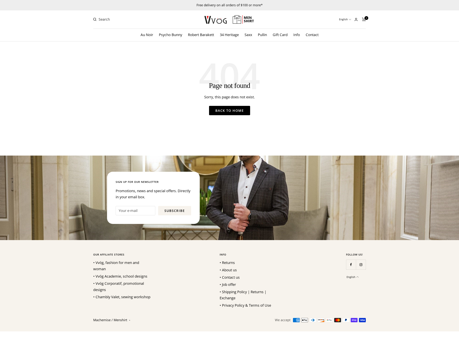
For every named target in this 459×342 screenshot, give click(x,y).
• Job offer (228, 284)
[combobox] (125, 19)
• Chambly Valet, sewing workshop (121, 296)
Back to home (229, 110)
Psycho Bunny (170, 34)
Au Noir (147, 34)
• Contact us (230, 277)
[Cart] (364, 19)
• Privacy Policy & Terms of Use (245, 305)
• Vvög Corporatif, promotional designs (118, 286)
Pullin (262, 34)
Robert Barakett (201, 34)
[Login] (356, 19)
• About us (228, 270)
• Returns (227, 262)
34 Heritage (229, 34)
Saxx (248, 34)
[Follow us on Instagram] (361, 265)
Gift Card (280, 34)
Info (296, 34)
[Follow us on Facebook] (351, 265)
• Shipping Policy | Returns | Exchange (243, 295)
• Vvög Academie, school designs (120, 276)
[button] (345, 19)
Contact (312, 34)
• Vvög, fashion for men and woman (116, 265)
